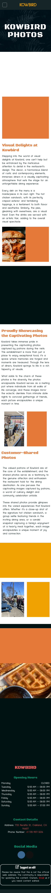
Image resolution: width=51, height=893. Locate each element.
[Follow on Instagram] (21, 855)
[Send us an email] (29, 855)
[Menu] (4, 5)
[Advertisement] (25, 295)
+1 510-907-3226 (34, 832)
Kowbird (28, 5)
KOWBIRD (25, 767)
